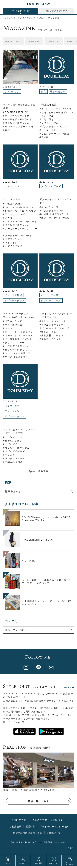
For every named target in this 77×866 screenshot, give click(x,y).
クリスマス (26, 335)
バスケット (47, 328)
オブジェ (28, 331)
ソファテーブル (49, 122)
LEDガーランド (13, 321)
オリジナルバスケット (53, 321)
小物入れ (10, 462)
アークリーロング (15, 214)
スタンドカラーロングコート (21, 221)
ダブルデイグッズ (51, 186)
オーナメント (12, 331)
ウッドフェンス (13, 328)
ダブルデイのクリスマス (18, 349)
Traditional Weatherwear (20, 210)
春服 (7, 130)
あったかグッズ (49, 207)
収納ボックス (48, 331)
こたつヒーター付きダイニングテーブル (57, 114)
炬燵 (66, 133)
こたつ (68, 108)
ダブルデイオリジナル (17, 122)
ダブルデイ (11, 444)
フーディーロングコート (18, 235)
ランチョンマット (15, 458)
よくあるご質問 (38, 820)
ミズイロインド (13, 246)
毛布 (66, 217)
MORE (67, 687)
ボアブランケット (51, 217)
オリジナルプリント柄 (17, 115)
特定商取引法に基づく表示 (27, 832)
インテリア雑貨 (13, 295)
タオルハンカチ (13, 440)
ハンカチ (10, 454)
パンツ (8, 126)
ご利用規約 (15, 826)
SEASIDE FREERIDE (16, 112)
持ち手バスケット (51, 339)
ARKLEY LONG (13, 203)
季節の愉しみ (57, 91)
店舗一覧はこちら (38, 801)
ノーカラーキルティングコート (21, 230)
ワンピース (22, 126)
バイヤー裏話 (12, 405)
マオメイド (11, 242)
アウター (10, 217)
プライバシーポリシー (51, 826)
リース (8, 356)
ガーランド (11, 335)
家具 (43, 91)
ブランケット (61, 214)
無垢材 (45, 137)
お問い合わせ (58, 820)
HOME (6, 17)
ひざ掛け (46, 214)
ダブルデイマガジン (23, 17)
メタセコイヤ (64, 328)
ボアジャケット (13, 239)
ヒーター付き (48, 130)
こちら (17, 722)
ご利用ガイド (18, 820)
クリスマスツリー (15, 342)
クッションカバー (15, 437)
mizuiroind (27, 207)
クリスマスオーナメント (18, 339)
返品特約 (31, 826)
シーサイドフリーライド (18, 119)
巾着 (20, 462)
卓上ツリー (22, 356)
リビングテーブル (51, 133)
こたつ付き (47, 119)
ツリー (8, 353)
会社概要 (51, 833)
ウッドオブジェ (13, 324)
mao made (11, 207)
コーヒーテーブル (51, 108)
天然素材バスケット (52, 335)
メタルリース (23, 353)
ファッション (12, 91)
